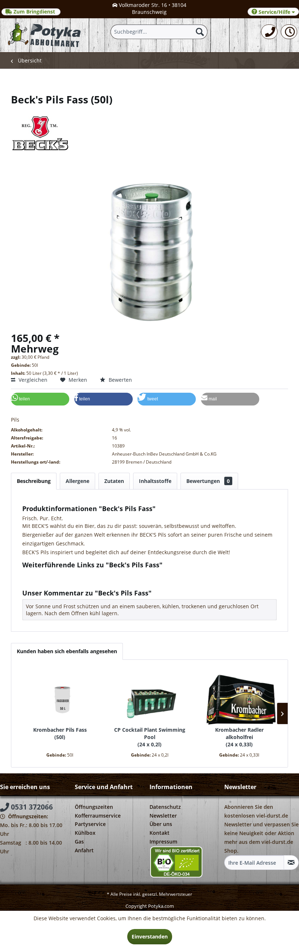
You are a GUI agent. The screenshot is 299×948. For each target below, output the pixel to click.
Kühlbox (85, 832)
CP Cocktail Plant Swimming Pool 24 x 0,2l (149, 737)
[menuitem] (269, 31)
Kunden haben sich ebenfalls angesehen (67, 651)
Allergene (77, 480)
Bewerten (119, 379)
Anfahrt (84, 850)
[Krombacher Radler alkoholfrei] (239, 697)
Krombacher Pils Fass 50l (60, 733)
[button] (40, 399)
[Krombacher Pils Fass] (59, 697)
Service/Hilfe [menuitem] (274, 11)
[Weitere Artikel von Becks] (149, 128)
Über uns (161, 824)
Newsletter (163, 815)
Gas (79, 841)
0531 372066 (31, 807)
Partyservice (90, 824)
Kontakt (160, 832)
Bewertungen (208, 480)
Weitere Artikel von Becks (58, 581)
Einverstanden (150, 936)
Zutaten (114, 480)
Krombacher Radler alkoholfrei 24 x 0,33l (239, 737)
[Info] (289, 31)
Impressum (163, 841)
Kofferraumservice (98, 815)
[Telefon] (269, 31)
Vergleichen (32, 379)
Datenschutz (165, 806)
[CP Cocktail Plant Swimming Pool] (149, 697)
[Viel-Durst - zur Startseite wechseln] (45, 35)
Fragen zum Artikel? (52, 574)
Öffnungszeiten (94, 806)
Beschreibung (34, 480)
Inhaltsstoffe (155, 480)
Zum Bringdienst (34, 11)
